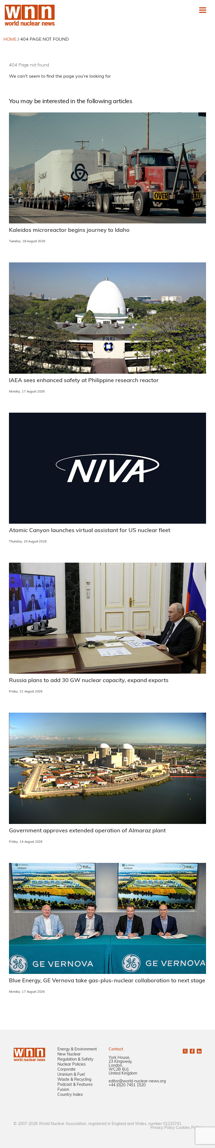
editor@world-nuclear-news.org (137, 1081)
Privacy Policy (162, 1128)
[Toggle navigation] (203, 10)
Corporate (66, 1070)
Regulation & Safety (75, 1059)
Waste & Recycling (74, 1080)
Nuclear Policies (71, 1064)
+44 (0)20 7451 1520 (127, 1085)
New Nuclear (69, 1054)
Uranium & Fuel (71, 1075)
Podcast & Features (75, 1085)
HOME (10, 39)
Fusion (63, 1090)
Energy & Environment (77, 1049)
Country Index (70, 1095)
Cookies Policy (189, 1128)
